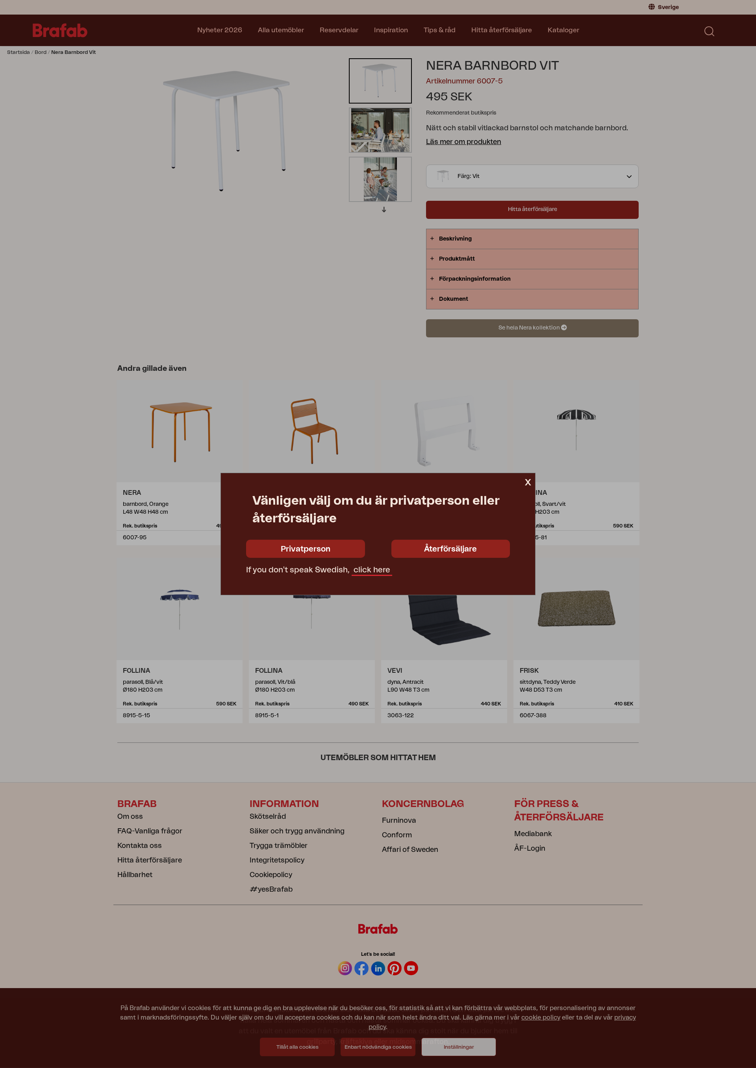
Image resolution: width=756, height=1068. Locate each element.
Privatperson (305, 549)
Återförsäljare (450, 549)
